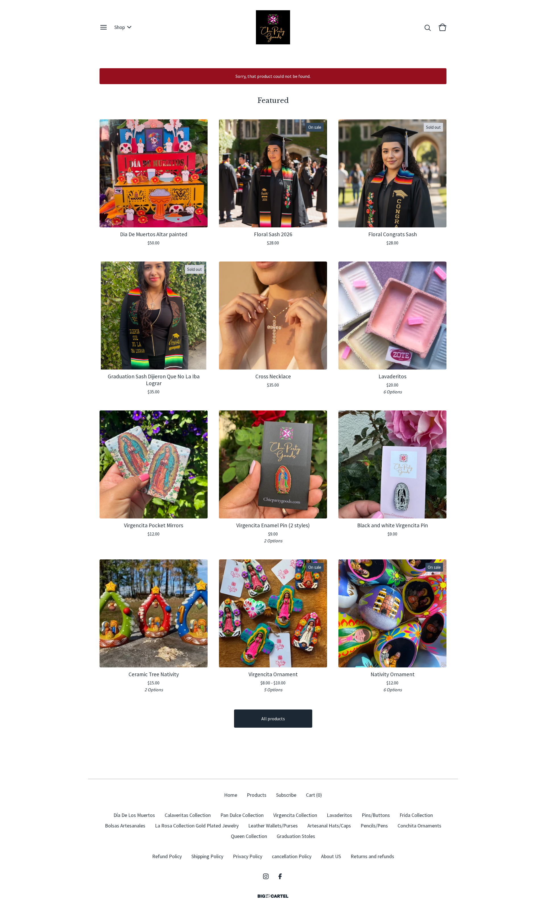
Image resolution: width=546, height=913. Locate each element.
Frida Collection (416, 815)
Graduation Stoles (296, 836)
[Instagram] (266, 876)
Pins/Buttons (376, 815)
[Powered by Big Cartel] (273, 896)
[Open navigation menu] (103, 27)
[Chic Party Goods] (273, 27)
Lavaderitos (339, 815)
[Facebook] (280, 876)
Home (230, 795)
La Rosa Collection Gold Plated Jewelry (197, 825)
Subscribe (286, 795)
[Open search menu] (428, 27)
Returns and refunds (372, 856)
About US (331, 856)
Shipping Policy (207, 856)
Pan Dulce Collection (242, 815)
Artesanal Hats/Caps (329, 825)
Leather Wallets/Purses (273, 825)
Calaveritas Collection (188, 815)
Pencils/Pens (374, 825)
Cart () (314, 795)
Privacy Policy (247, 856)
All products (273, 718)
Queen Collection (249, 836)
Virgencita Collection (295, 815)
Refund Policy (167, 856)
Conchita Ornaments (419, 825)
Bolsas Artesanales (125, 825)
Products (256, 795)
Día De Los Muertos (134, 815)
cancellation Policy (291, 856)
